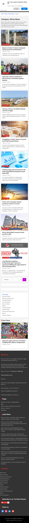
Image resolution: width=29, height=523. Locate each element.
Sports (4, 313)
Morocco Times (6, 51)
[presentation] (25, 320)
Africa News (6, 44)
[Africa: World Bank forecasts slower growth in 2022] (14, 222)
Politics (4, 306)
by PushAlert (4, 10)
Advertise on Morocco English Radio (10, 402)
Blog (2, 404)
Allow (24, 9)
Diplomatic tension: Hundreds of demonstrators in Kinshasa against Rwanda (13, 78)
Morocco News (6, 304)
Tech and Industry (6, 315)
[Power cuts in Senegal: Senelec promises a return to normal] (14, 192)
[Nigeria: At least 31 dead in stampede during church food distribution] (14, 38)
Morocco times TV (18, 518)
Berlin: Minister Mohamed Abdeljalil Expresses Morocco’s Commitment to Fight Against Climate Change (13, 429)
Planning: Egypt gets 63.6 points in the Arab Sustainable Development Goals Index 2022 (14, 171)
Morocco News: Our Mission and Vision (10, 406)
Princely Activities (6, 307)
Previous (6, 279)
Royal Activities (6, 309)
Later (16, 9)
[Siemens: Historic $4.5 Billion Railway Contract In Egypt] (14, 99)
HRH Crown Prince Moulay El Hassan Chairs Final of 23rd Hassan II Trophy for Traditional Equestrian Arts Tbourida (14, 453)
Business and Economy (16, 228)
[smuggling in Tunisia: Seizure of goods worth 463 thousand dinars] (14, 129)
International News (6, 300)
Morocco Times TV (6, 408)
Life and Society (6, 302)
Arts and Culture (6, 296)
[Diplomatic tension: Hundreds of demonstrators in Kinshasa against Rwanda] (14, 66)
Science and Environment (8, 311)
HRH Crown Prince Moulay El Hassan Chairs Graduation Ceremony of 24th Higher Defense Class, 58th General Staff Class (14, 423)
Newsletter (3, 410)
